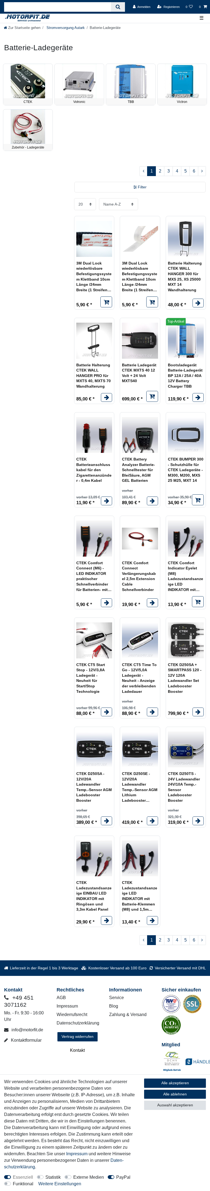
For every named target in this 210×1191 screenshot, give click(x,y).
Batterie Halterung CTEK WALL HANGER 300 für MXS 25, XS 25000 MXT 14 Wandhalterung (185, 276)
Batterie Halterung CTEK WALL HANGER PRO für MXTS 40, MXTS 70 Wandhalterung (93, 375)
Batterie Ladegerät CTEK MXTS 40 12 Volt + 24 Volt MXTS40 (139, 373)
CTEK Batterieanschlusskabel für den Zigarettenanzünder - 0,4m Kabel (94, 470)
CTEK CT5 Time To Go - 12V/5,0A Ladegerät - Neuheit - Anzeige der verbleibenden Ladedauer (139, 678)
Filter (142, 187)
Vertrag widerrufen (78, 1036)
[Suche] (118, 7)
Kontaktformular (26, 1040)
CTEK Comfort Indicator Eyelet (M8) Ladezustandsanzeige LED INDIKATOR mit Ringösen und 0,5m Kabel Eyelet (185, 577)
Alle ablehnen (175, 1094)
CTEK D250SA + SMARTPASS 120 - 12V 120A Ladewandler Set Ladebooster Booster (185, 678)
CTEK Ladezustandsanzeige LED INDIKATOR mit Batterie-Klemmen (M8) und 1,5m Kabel (139, 896)
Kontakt (77, 1050)
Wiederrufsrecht (72, 1014)
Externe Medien (88, 1177)
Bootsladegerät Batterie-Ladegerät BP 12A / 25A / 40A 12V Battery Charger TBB (185, 375)
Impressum (67, 1006)
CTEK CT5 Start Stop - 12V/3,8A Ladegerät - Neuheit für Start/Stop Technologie (90, 678)
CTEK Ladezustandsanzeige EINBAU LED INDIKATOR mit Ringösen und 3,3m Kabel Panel (94, 895)
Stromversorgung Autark (65, 28)
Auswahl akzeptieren (175, 1105)
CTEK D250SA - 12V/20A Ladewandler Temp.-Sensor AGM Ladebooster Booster (94, 787)
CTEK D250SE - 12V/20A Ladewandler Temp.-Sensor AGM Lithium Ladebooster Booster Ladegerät (140, 787)
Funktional (23, 1183)
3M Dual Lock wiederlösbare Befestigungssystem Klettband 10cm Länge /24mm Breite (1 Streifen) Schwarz (94, 277)
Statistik (53, 1177)
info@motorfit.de (26, 1029)
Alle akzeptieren (175, 1083)
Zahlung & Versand (128, 1014)
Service (116, 997)
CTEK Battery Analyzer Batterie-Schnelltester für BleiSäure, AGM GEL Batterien (138, 470)
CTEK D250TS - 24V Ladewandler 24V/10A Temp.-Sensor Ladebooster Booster (184, 787)
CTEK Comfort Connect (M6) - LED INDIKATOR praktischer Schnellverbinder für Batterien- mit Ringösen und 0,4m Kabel (92, 577)
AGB (61, 997)
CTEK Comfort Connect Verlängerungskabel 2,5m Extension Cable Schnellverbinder (139, 576)
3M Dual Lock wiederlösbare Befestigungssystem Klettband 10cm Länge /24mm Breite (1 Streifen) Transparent (139, 277)
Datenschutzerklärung (78, 1023)
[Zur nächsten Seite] (202, 171)
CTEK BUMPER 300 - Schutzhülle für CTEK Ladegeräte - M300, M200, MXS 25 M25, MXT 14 (185, 470)
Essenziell (23, 1177)
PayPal (123, 1177)
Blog (113, 1006)
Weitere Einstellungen (59, 1183)
